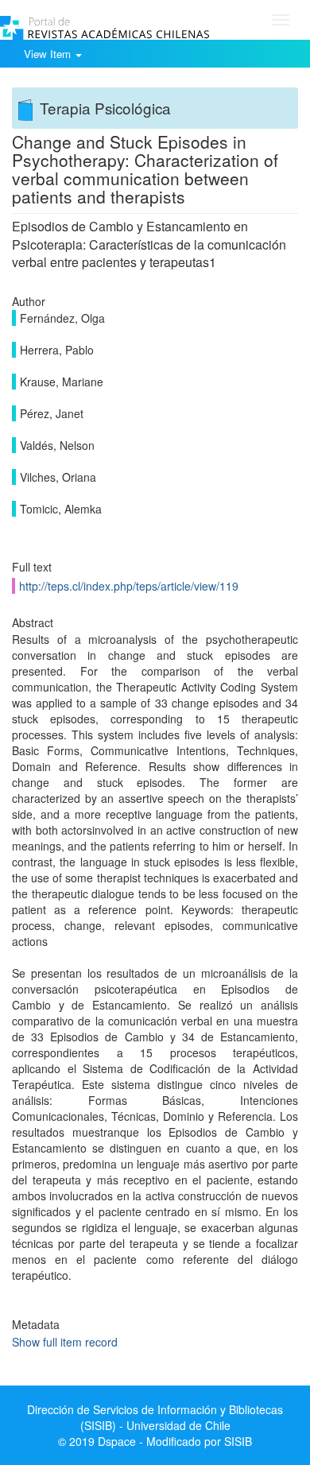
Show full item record (65, 1342)
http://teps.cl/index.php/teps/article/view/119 (128, 586)
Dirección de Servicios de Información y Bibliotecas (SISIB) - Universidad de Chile (155, 1417)
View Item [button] (49, 53)
